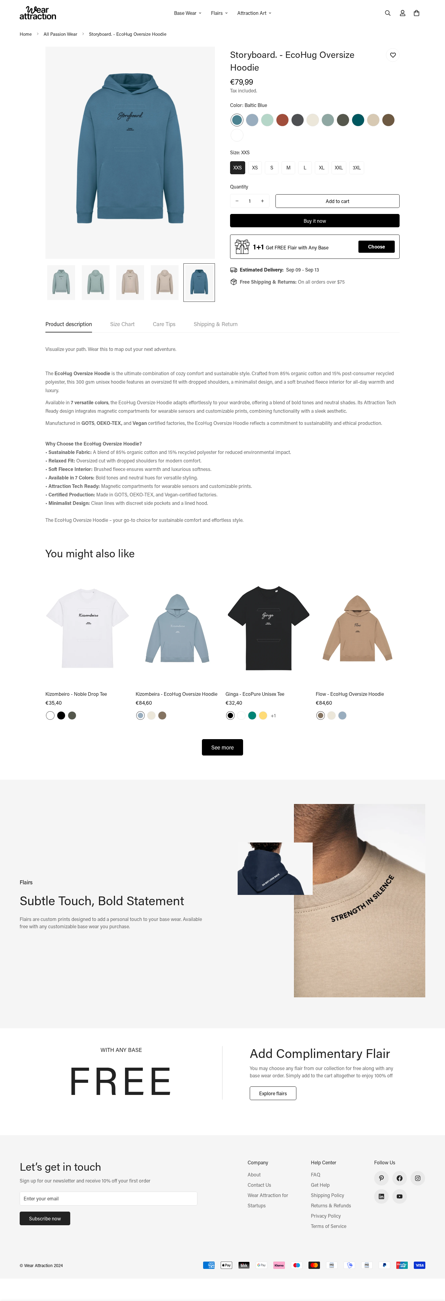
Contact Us (259, 1185)
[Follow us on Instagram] (417, 1178)
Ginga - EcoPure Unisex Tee (255, 694)
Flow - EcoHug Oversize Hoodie (350, 694)
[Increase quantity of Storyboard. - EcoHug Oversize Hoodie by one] (262, 201)
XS (255, 167)
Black (61, 715)
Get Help (320, 1185)
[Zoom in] (202, 59)
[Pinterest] (381, 1178)
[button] (417, 13)
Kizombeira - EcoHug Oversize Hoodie (176, 694)
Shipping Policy (327, 1195)
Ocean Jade (328, 120)
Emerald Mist (252, 715)
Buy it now (315, 221)
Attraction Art (251, 13)
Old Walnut (162, 715)
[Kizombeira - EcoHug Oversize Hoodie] (178, 628)
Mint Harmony (267, 120)
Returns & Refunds (331, 1205)
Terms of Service (328, 1226)
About (254, 1174)
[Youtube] (399, 1196)
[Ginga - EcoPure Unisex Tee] (268, 628)
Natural (373, 120)
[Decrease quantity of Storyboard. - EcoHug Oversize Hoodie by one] (237, 201)
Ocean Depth (358, 120)
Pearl (313, 120)
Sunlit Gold (263, 715)
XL (322, 167)
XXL (339, 167)
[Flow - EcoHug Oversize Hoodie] (358, 628)
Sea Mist (252, 120)
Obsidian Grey (298, 120)
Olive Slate (343, 120)
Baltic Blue (237, 120)
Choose (376, 246)
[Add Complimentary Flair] (222, 1072)
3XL (357, 167)
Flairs (217, 13)
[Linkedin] (381, 1196)
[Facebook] (399, 1178)
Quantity (239, 186)
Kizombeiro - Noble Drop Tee (76, 694)
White (237, 135)
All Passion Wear (60, 34)
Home (26, 34)
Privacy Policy (326, 1216)
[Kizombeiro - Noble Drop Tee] (87, 628)
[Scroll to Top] (433, 1268)
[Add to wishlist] (393, 55)
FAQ (315, 1174)
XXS (237, 167)
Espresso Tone (388, 120)
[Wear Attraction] (38, 13)
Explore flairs (273, 1093)
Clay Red (282, 120)
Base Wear (185, 13)
